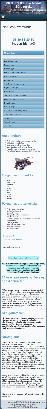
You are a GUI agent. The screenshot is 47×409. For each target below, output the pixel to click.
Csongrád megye (10, 76)
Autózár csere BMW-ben (13, 239)
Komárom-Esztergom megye (14, 99)
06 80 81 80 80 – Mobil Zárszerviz (23, 5)
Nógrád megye (9, 103)
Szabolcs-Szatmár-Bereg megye (15, 111)
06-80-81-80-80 (23, 39)
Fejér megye (8, 80)
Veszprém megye (10, 122)
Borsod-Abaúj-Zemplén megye (15, 73)
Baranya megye (10, 65)
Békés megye (9, 69)
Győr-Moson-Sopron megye (14, 84)
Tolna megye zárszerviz (12, 114)
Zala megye (8, 126)
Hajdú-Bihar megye (11, 88)
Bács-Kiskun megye (11, 61)
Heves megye (9, 92)
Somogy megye (9, 107)
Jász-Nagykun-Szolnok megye (15, 95)
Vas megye (8, 118)
